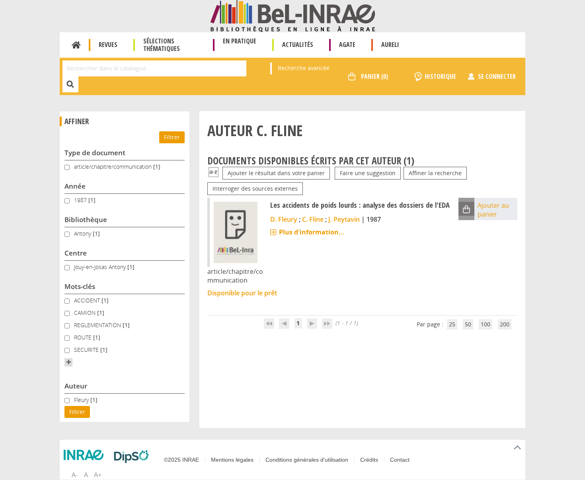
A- (75, 474)
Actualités (297, 44)
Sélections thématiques (161, 45)
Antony (83, 233)
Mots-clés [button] (79, 286)
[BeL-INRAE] (292, 15)
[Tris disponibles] (213, 173)
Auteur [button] (75, 385)
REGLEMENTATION (98, 325)
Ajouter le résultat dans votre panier (276, 173)
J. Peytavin (344, 219)
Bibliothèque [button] (85, 219)
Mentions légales (232, 460)
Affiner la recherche (435, 173)
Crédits (369, 460)
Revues (108, 44)
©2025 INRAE (181, 460)
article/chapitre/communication (113, 166)
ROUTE (83, 337)
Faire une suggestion (368, 173)
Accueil (76, 45)
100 (485, 324)
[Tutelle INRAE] (85, 455)
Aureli (390, 44)
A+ (97, 474)
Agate (347, 44)
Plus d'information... (312, 232)
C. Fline (313, 219)
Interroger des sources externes (255, 188)
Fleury (82, 400)
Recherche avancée (304, 68)
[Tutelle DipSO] (133, 456)
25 (452, 324)
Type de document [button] (94, 152)
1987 (81, 200)
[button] (68, 362)
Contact (400, 460)
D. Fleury (283, 219)
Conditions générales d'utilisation (306, 460)
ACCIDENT (87, 300)
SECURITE (87, 349)
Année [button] (75, 186)
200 (504, 324)
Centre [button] (75, 253)
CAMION (85, 312)
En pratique (239, 41)
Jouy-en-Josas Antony (100, 267)
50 (468, 324)
